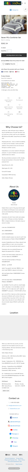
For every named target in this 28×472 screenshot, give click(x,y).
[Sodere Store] (12, 3)
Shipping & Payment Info (11, 460)
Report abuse (19, 464)
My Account (19, 100)
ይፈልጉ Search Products (8, 100)
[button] (9, 63)
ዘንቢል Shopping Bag (8, 114)
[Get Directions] (6, 390)
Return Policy (21, 460)
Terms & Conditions (10, 458)
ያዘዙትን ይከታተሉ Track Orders (8, 107)
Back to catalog (5, 40)
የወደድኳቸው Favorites (19, 107)
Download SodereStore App (15, 461)
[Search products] (25, 9)
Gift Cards (19, 114)
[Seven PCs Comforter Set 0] (14, 24)
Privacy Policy (19, 458)
